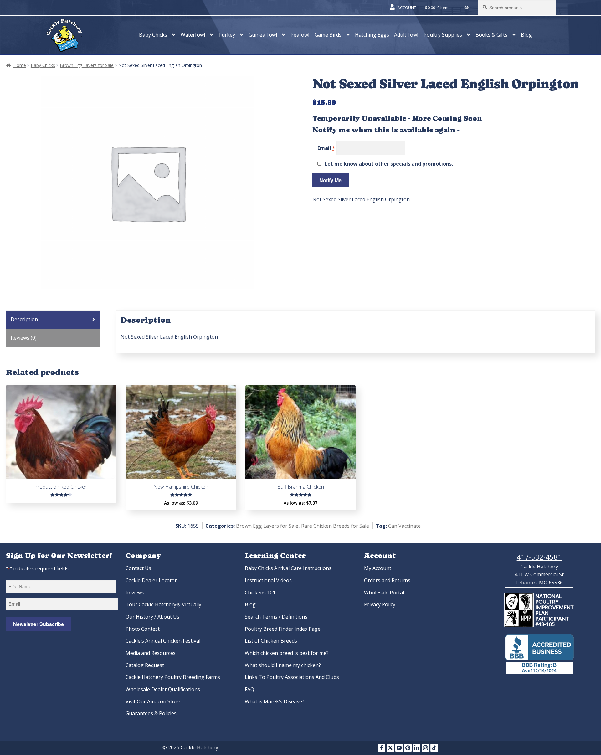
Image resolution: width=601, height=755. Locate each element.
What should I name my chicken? (283, 665)
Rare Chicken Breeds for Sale (335, 525)
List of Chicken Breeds (271, 640)
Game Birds (328, 34)
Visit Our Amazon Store (153, 701)
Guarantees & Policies (151, 713)
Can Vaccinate (404, 525)
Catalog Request (145, 665)
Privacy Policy (379, 604)
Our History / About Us (152, 616)
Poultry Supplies (443, 34)
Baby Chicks (153, 34)
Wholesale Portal (384, 592)
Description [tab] (24, 319)
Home (19, 65)
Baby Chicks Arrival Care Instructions (288, 568)
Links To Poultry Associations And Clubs (292, 677)
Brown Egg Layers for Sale (87, 65)
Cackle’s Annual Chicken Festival (163, 640)
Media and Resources (151, 653)
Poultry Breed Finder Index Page (283, 628)
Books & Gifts (491, 34)
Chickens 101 (260, 592)
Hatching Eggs (372, 34)
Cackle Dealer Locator (151, 580)
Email (326, 148)
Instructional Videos (268, 580)
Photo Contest (143, 628)
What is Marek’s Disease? (274, 701)
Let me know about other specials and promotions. (389, 163)
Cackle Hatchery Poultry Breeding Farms (173, 677)
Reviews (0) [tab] (24, 337)
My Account (377, 568)
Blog (526, 34)
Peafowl (299, 34)
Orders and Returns (387, 580)
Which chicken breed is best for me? (287, 653)
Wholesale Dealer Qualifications (163, 689)
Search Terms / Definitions (276, 616)
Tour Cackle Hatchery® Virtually (163, 604)
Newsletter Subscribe (38, 624)
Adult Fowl (406, 34)
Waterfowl (193, 34)
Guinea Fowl (263, 34)
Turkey (226, 34)
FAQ (249, 689)
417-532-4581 (539, 557)
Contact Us (138, 568)
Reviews (135, 592)
